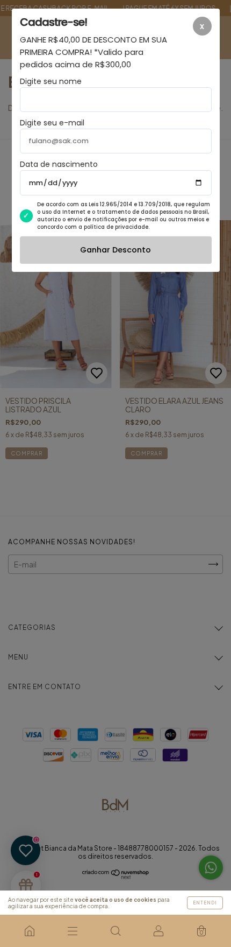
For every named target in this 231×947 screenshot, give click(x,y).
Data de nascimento (59, 164)
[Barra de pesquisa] (115, 931)
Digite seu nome (51, 81)
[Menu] (72, 931)
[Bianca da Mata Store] (29, 931)
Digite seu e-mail (52, 122)
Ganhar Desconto (115, 249)
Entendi (205, 903)
